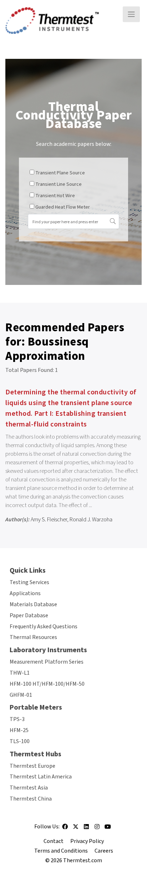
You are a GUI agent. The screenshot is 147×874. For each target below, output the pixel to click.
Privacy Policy (87, 841)
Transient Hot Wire (55, 195)
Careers (104, 851)
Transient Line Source (58, 184)
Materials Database (33, 604)
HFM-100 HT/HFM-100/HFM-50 (47, 684)
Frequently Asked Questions (43, 626)
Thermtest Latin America (41, 777)
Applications (25, 593)
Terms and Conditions (61, 851)
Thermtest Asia (29, 788)
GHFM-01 (21, 695)
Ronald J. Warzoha (91, 519)
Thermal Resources (33, 637)
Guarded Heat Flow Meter (62, 207)
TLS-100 (20, 741)
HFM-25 (19, 730)
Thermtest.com (82, 860)
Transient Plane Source (60, 173)
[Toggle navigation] (131, 14)
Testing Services (29, 582)
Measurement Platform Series (46, 662)
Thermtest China (31, 799)
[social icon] (65, 829)
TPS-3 (17, 719)
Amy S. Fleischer (49, 519)
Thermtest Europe (32, 766)
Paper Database (29, 615)
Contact (54, 841)
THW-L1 (20, 673)
